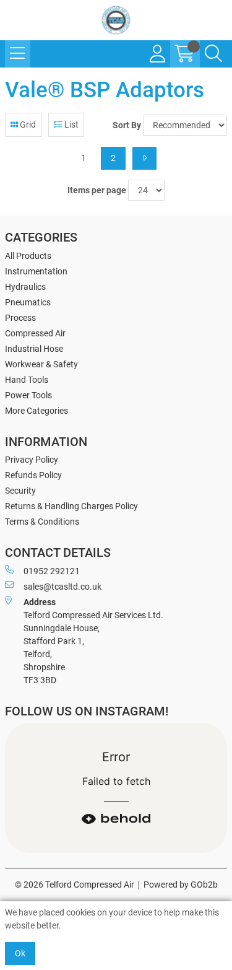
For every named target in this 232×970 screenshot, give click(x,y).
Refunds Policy (33, 475)
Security (20, 491)
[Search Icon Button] (213, 54)
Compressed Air (35, 333)
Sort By (127, 125)
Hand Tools (26, 380)
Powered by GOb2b (181, 884)
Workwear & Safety (41, 364)
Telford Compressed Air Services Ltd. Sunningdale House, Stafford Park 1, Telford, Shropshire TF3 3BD (93, 641)
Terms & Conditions (42, 522)
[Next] (144, 158)
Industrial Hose (34, 349)
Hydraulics (25, 287)
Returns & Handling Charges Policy (71, 506)
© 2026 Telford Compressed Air (74, 884)
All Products (28, 256)
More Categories (36, 411)
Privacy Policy (31, 460)
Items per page (96, 190)
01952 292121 (52, 571)
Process (20, 318)
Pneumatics (28, 302)
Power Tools (28, 395)
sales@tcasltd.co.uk (62, 587)
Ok (20, 953)
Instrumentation (36, 271)
